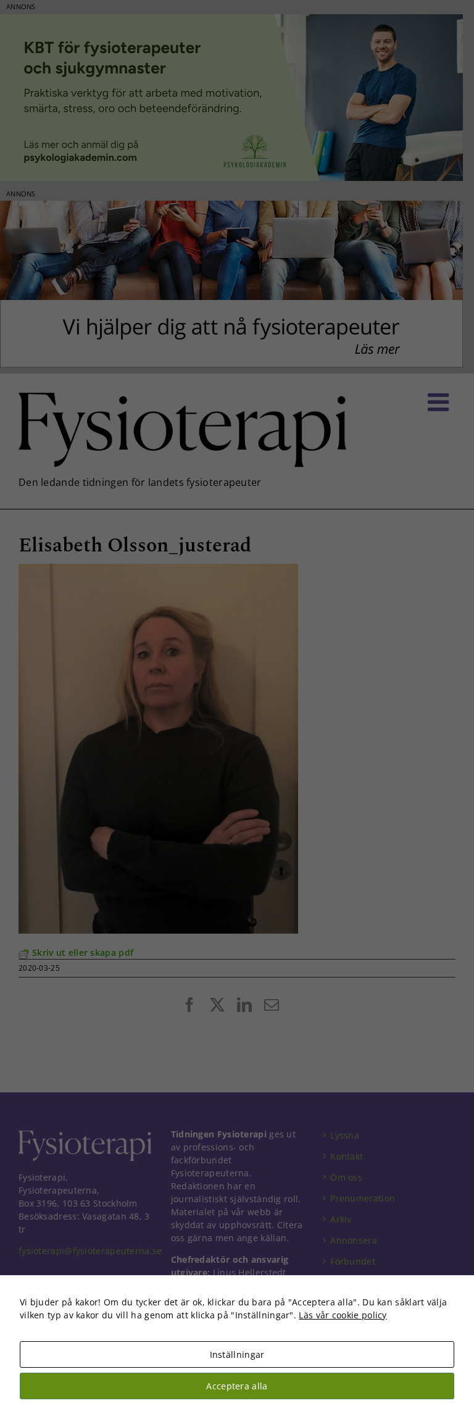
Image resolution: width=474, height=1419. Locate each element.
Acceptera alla (236, 1386)
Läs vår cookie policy (342, 1315)
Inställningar (237, 1354)
